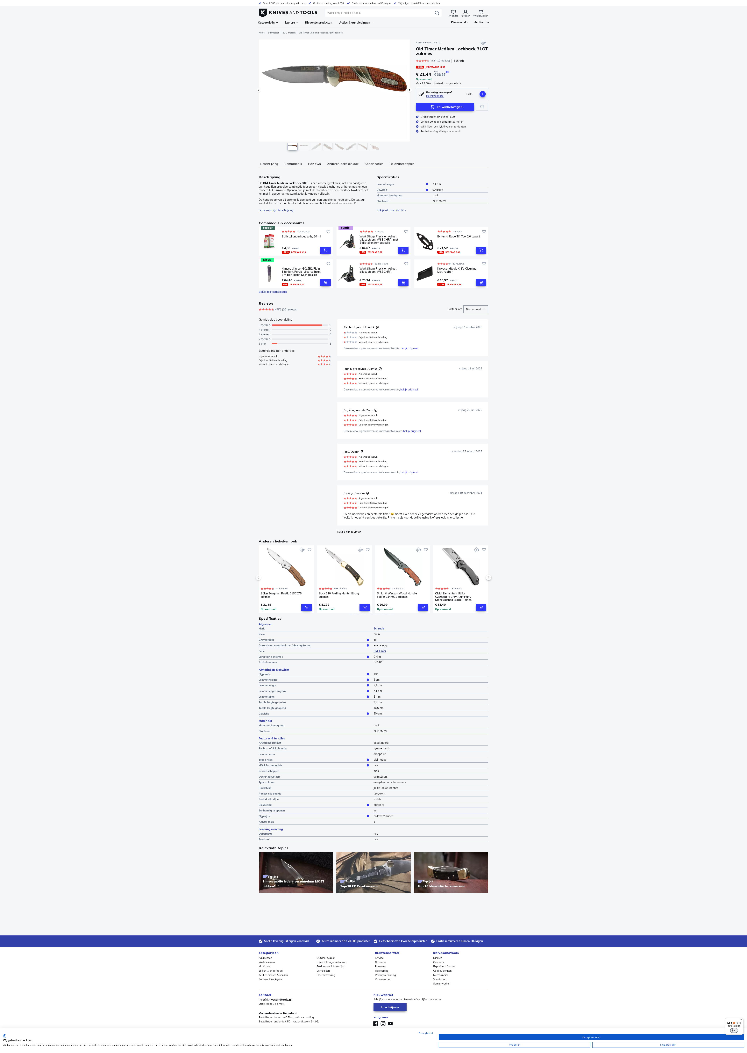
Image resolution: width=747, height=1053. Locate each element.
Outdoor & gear (326, 957)
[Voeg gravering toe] (483, 94)
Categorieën (266, 22)
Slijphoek (264, 674)
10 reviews (443, 60)
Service (379, 957)
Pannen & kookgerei (270, 979)
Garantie (380, 962)
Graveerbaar (266, 639)
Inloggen (465, 15)
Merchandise (440, 975)
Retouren (380, 966)
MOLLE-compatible (270, 765)
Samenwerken (441, 983)
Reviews (314, 164)
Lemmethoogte (268, 679)
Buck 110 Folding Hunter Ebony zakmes (339, 595)
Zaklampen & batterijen (331, 966)
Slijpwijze (264, 816)
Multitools (264, 966)
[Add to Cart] (325, 250)
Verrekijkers (324, 970)
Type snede (266, 759)
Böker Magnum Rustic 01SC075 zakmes (281, 595)
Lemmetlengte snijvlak (272, 691)
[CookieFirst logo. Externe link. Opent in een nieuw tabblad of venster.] (4, 1036)
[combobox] (475, 309)
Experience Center (444, 966)
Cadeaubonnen (442, 970)
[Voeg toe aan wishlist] (482, 107)
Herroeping (381, 970)
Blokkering (265, 804)
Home (262, 32)
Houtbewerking (326, 975)
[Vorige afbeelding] (258, 90)
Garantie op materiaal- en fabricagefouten (285, 645)
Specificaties (374, 164)
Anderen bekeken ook (343, 164)
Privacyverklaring (385, 975)
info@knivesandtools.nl (275, 999)
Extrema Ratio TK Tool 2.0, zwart (458, 236)
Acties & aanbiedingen (354, 22)
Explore (290, 22)
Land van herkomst (271, 656)
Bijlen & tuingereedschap (331, 962)
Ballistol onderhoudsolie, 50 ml (301, 236)
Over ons (438, 962)
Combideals (293, 164)
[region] (334, 96)
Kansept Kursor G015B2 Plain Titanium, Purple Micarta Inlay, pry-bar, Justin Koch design (301, 271)
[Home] (288, 12)
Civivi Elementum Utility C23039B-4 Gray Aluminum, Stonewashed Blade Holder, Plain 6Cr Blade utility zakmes (454, 596)
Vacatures (439, 979)
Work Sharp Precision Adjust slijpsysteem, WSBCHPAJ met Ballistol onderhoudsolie (378, 239)
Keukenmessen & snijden (273, 975)
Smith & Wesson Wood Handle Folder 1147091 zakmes (397, 595)
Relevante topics (402, 164)
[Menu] (740, 1020)
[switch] (734, 1030)
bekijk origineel (409, 348)
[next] (482, 577)
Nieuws (437, 957)
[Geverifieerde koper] (377, 328)
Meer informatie (435, 95)
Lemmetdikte (266, 696)
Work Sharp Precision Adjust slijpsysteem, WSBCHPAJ (377, 270)
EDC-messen (289, 32)
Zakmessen (273, 32)
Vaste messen (267, 962)
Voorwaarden (383, 979)
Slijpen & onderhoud (271, 970)
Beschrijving (269, 164)
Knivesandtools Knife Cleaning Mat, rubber (457, 270)
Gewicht (382, 189)
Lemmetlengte (385, 184)
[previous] (265, 577)
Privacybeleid (425, 1033)
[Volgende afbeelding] (409, 90)
